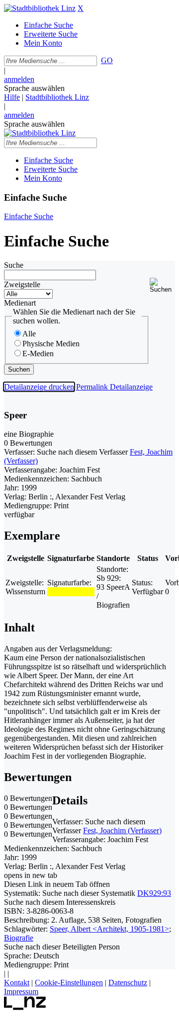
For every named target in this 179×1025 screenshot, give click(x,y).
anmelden (19, 79)
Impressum (21, 991)
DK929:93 (154, 893)
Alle (29, 333)
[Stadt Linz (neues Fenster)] (25, 1007)
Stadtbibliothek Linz (57, 97)
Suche (13, 265)
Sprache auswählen (34, 88)
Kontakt (16, 982)
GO (107, 60)
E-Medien (38, 353)
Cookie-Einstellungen (69, 982)
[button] (162, 285)
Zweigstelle (22, 284)
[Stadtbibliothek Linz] (40, 8)
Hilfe (12, 97)
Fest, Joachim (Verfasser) (122, 830)
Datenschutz (127, 982)
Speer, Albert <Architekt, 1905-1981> (109, 929)
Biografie (18, 938)
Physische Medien (51, 343)
